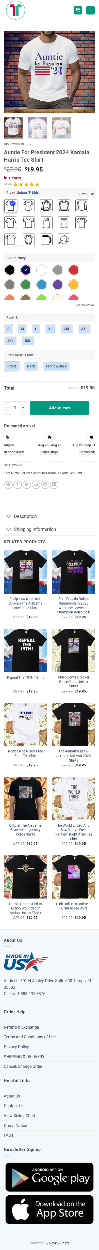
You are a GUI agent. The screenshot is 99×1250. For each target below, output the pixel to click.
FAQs (8, 1135)
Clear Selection (84, 305)
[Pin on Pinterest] (45, 485)
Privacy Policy (16, 1046)
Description (25, 516)
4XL (10, 341)
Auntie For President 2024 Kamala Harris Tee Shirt (46, 473)
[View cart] (78, 10)
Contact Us (13, 1105)
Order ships (49, 452)
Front (11, 366)
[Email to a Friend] (36, 485)
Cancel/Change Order (23, 1066)
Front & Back (56, 366)
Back (31, 366)
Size (12, 318)
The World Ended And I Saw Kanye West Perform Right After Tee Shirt (73, 832)
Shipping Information (35, 529)
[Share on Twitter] (27, 485)
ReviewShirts (59, 1243)
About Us (12, 1096)
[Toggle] (9, 517)
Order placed (14, 452)
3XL (84, 329)
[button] (90, 10)
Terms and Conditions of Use (30, 1037)
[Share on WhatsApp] (8, 485)
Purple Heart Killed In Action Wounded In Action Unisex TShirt (25, 908)
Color (16, 258)
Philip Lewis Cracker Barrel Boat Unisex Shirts (73, 681)
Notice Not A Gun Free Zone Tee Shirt (25, 753)
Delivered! (87, 452)
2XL (67, 329)
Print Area (20, 355)
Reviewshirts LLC (17, 144)
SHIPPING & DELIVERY (24, 1056)
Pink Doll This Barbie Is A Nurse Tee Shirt (73, 906)
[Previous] (11, 72)
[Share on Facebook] (17, 485)
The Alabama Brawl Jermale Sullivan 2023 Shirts (73, 755)
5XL (28, 341)
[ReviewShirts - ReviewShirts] (16, 10)
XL (50, 329)
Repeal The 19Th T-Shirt (25, 677)
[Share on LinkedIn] (54, 485)
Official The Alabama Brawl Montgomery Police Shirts (25, 829)
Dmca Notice (15, 1125)
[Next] (87, 72)
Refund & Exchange (21, 1027)
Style (23, 193)
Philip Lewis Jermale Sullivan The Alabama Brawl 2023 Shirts (25, 603)
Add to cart (59, 408)
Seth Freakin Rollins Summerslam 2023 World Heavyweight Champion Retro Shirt (74, 605)
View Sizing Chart (19, 1115)
